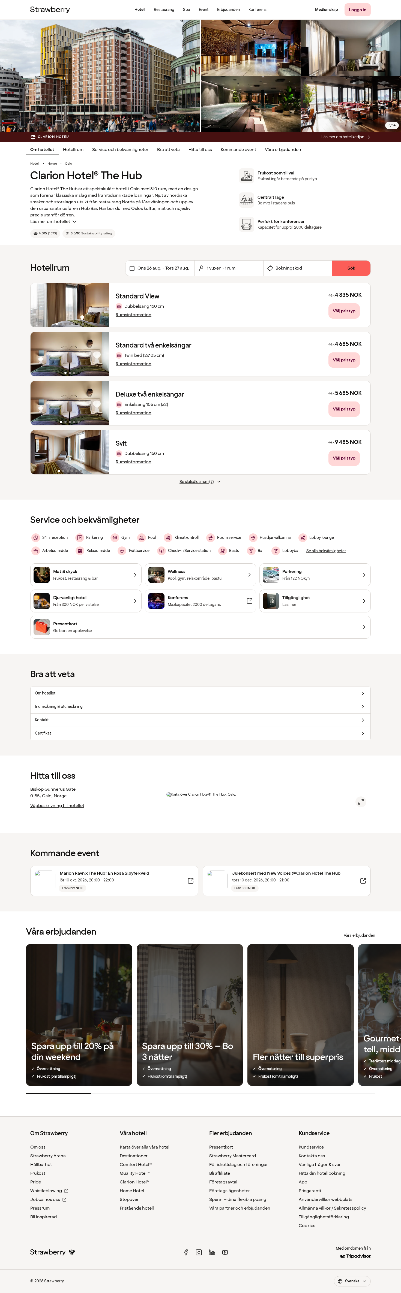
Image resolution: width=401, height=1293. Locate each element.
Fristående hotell (137, 1208)
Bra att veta (168, 150)
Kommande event (238, 150)
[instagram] (199, 1252)
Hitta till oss (200, 150)
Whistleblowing (46, 1191)
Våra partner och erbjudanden (239, 1208)
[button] (70, 305)
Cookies (307, 1226)
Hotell (35, 164)
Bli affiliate (219, 1173)
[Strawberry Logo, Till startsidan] (50, 10)
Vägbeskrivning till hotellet (57, 806)
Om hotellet (42, 150)
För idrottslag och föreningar (238, 1165)
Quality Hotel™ (135, 1173)
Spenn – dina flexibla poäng (237, 1200)
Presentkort (221, 1147)
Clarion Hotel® (134, 1182)
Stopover (129, 1200)
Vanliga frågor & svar (320, 1165)
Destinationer (134, 1156)
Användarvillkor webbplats (325, 1200)
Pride (35, 1182)
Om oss (38, 1147)
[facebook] (185, 1252)
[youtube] (225, 1252)
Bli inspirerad (43, 1217)
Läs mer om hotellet (50, 222)
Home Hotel (132, 1191)
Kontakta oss (312, 1156)
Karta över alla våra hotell (145, 1147)
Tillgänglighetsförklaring (324, 1217)
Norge (52, 164)
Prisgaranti (310, 1191)
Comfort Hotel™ (136, 1165)
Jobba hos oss (45, 1200)
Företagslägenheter (229, 1191)
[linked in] (212, 1252)
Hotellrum (73, 150)
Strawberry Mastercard (232, 1156)
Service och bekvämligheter (120, 150)
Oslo (68, 164)
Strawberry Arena (48, 1156)
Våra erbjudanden (283, 150)
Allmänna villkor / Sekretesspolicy (332, 1208)
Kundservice (311, 1147)
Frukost (37, 1173)
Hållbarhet (41, 1165)
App (303, 1182)
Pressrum (40, 1208)
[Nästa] (101, 305)
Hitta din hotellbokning (322, 1173)
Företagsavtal (223, 1182)
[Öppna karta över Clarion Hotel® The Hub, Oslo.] (360, 801)
